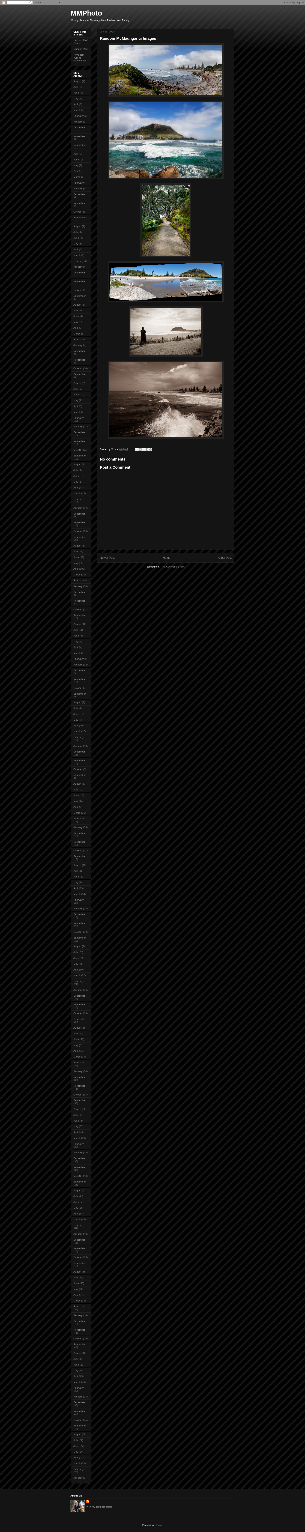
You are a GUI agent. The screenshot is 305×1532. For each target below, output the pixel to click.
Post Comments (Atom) (173, 566)
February (78, 115)
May (75, 98)
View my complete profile (99, 1507)
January (77, 121)
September (79, 145)
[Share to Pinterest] (150, 449)
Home (166, 557)
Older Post (225, 557)
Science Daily (80, 48)
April (75, 104)
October (77, 211)
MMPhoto (86, 13)
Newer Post (107, 557)
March (76, 110)
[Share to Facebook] (147, 449)
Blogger (158, 1525)
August (77, 81)
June (76, 92)
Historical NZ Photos (80, 41)
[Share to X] (143, 449)
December (79, 127)
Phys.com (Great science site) (80, 57)
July (75, 86)
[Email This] (137, 449)
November (79, 136)
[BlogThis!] (140, 449)
